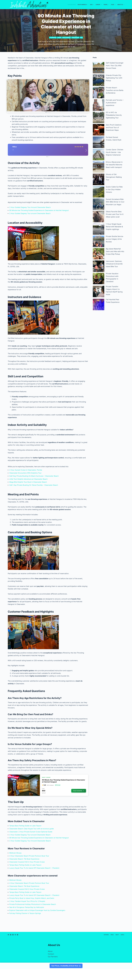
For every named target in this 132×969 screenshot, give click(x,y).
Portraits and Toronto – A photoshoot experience (115, 102)
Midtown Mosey (15, 853)
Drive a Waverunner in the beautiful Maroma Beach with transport (114, 164)
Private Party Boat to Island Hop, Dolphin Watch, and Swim (31, 898)
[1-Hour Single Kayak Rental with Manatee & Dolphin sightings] (98, 229)
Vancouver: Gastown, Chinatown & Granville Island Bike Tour (114, 263)
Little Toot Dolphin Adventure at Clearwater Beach (28, 479)
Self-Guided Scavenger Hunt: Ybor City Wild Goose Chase (114, 65)
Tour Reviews (72, 4)
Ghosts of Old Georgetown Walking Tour (114, 177)
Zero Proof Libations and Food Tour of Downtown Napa (113, 127)
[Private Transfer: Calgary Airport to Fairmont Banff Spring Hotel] (98, 291)
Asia (91, 4)
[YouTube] (17, 934)
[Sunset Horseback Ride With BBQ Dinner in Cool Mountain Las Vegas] (98, 204)
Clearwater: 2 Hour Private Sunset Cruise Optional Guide (30, 832)
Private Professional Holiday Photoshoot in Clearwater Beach (32, 904)
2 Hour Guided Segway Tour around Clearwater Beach (29, 213)
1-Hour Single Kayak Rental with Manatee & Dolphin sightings (114, 226)
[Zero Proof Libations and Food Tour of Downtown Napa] (98, 129)
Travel (106, 4)
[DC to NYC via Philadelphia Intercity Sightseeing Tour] (98, 117)
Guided (59, 37)
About (117, 934)
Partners (106, 934)
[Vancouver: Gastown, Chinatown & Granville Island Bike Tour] (98, 266)
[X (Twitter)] (10, 934)
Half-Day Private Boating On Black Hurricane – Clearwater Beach (34, 476)
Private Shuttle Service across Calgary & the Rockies (114, 239)
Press (112, 934)
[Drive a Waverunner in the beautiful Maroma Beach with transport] (98, 167)
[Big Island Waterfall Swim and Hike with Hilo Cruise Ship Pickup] (98, 253)
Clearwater (53, 37)
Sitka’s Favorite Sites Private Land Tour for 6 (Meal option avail (114, 214)
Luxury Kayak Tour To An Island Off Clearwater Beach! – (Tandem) (34, 868)
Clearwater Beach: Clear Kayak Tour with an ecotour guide (31, 829)
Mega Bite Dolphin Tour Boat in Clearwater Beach (28, 482)
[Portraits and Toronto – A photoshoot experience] (98, 105)
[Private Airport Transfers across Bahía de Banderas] (98, 92)
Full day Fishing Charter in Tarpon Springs (25, 913)
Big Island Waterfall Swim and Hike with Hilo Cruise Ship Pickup (115, 251)
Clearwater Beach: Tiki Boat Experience (24, 859)
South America (82, 4)
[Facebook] (8, 934)
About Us (120, 4)
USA (81, 37)
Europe (98, 4)
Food (112, 4)
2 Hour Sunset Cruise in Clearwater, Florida (25, 470)
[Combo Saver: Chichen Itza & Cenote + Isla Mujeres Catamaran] (98, 154)
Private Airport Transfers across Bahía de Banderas (114, 90)
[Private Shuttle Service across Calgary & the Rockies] (98, 241)
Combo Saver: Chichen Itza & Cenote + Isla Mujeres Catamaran (114, 152)
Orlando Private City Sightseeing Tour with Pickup (114, 77)
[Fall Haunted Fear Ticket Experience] (98, 304)
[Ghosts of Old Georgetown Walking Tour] (98, 179)
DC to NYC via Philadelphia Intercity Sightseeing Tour (114, 115)
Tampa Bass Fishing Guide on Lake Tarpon (25, 826)
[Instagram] (13, 934)
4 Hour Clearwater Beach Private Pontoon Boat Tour (29, 856)
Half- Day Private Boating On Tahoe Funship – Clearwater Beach (33, 485)
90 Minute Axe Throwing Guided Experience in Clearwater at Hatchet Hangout (39, 210)
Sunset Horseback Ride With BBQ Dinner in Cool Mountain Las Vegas (115, 201)
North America (66, 37)
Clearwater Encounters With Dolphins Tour (25, 473)
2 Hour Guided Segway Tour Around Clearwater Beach (30, 207)
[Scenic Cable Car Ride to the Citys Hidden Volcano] (98, 191)
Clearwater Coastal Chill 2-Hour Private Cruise (27, 862)
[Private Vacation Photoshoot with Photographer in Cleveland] (98, 278)
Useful (122, 934)
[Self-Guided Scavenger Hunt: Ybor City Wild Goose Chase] (98, 67)
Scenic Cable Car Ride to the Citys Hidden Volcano (114, 189)
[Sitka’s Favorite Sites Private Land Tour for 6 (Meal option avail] (98, 216)
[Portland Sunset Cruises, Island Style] (98, 142)
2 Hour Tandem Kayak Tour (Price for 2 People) (27, 901)
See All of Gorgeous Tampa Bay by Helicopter (26, 907)
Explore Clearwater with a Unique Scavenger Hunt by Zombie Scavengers (37, 910)
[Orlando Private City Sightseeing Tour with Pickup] (98, 80)
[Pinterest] (15, 934)
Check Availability (77, 790)
